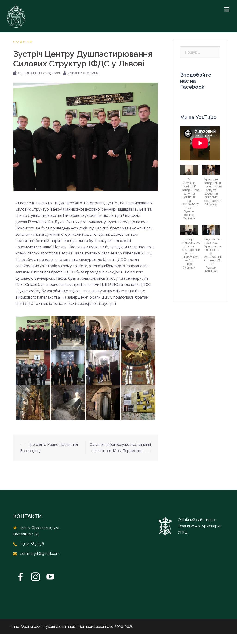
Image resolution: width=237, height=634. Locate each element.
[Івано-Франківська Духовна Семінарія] (16, 16)
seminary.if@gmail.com (40, 553)
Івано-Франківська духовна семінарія (43, 626)
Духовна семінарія (83, 73)
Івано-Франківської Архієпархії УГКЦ (199, 526)
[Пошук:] (200, 52)
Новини (23, 41)
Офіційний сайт (191, 520)
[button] (189, 195)
